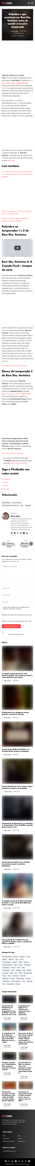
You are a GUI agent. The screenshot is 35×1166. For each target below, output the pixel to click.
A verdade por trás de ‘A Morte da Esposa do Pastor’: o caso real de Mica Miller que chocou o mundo (17, 903)
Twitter (5, 482)
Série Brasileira (6, 981)
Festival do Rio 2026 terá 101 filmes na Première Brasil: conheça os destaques (15, 750)
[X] (9, 1161)
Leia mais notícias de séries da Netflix (14, 366)
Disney (15, 965)
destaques (26, 962)
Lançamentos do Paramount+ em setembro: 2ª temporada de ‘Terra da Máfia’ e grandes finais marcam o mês (17, 825)
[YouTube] (16, 1161)
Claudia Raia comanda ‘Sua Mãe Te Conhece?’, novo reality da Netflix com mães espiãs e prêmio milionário (8, 1096)
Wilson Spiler (15, 31)
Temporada (29, 981)
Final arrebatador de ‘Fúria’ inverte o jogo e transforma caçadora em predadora (17, 787)
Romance (12, 978)
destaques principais (7, 965)
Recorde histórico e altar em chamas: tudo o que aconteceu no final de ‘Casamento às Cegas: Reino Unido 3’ (25, 1068)
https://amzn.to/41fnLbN (19, 463)
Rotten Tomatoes (20, 978)
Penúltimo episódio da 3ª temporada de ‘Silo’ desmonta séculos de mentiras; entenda (9, 1066)
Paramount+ (15, 975)
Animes (28, 956)
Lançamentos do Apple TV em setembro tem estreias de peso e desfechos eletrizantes (16, 864)
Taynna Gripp (24, 1047)
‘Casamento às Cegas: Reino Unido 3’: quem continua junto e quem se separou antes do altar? (25, 1096)
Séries (21, 505)
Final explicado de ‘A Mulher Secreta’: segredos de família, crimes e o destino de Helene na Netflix (16, 941)
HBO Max (29, 970)
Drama (18, 967)
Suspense (28, 978)
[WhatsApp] (19, 1161)
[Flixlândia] (7, 3)
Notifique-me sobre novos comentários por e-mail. (17, 615)
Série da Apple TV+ (16, 981)
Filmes (12, 970)
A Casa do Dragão (7, 956)
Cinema (21, 959)
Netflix (4, 88)
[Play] (17, 248)
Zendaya (18, 984)
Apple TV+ (11, 959)
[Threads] (25, 1161)
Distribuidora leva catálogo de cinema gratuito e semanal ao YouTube (15, 713)
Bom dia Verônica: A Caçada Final (11, 505)
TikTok (5, 486)
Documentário (27, 965)
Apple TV (5, 959)
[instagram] (12, 1161)
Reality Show (6, 978)
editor (23, 967)
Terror (4, 984)
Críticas (20, 962)
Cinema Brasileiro (7, 962)
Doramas (13, 967)
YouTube (6, 489)
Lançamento (5, 973)
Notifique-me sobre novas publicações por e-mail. (17, 621)
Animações (22, 956)
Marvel (11, 973)
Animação (15, 956)
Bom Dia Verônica (7, 502)
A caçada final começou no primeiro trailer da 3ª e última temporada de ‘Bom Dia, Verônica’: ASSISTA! (17, 174)
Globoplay (18, 970)
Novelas (4, 975)
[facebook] (6, 1161)
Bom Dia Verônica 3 (17, 502)
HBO (24, 970)
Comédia (15, 962)
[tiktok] (22, 1161)
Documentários (6, 967)
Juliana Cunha (8, 791)
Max (16, 973)
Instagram (6, 479)
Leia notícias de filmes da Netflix (13, 453)
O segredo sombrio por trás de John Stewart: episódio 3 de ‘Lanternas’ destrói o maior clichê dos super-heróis (17, 675)
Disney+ (21, 965)
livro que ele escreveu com (17, 394)
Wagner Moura (10, 984)
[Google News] (29, 1161)
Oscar (9, 975)
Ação (17, 959)
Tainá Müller (28, 505)
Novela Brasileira (28, 973)
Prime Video (23, 975)
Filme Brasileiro (6, 970)
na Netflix (11, 160)
